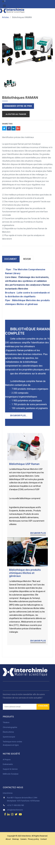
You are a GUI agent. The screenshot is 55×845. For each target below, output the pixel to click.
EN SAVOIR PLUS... (18, 415)
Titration (6, 722)
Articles (5, 17)
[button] (43, 707)
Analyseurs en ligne (11, 745)
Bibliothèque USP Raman (24, 463)
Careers (23, 839)
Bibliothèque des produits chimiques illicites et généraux (25, 572)
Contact (43, 839)
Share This (7, 124)
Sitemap (15, 839)
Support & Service (10, 769)
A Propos (7, 759)
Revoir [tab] (27, 259)
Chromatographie (10, 727)
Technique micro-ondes (12, 742)
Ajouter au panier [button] (16, 114)
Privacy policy (33, 839)
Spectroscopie (9, 737)
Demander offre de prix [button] (18, 106)
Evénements (8, 764)
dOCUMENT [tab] (10, 259)
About (8, 839)
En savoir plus (38, 533)
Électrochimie (8, 732)
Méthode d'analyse (10, 774)
